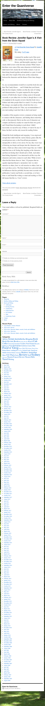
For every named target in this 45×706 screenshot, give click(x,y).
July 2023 (6, 386)
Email (4, 244)
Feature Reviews (10, 310)
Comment (5, 214)
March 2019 (7, 463)
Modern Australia (16, 353)
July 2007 (6, 667)
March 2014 (7, 576)
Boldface (27, 289)
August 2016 (7, 522)
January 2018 (7, 490)
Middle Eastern (6, 353)
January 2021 (7, 422)
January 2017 (7, 512)
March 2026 (7, 367)
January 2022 (7, 408)
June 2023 (6, 388)
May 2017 (6, 505)
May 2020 (6, 437)
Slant (7, 314)
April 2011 (6, 622)
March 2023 (7, 391)
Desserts (37, 344)
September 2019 (8, 452)
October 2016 (7, 518)
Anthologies (9, 305)
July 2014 (6, 569)
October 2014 (7, 563)
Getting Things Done (33, 348)
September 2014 (8, 565)
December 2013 (8, 582)
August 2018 (7, 476)
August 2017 (7, 499)
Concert (10, 344)
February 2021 (7, 420)
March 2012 (7, 608)
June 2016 (6, 525)
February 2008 (7, 656)
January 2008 (7, 658)
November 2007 (8, 659)
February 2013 (7, 597)
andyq (20, 43)
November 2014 (8, 561)
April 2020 (6, 439)
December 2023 (8, 384)
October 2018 (7, 473)
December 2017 (8, 491)
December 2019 (8, 446)
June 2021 (6, 418)
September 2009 (8, 639)
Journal (24, 350)
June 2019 (6, 457)
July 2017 (6, 501)
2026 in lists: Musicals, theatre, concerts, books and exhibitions (19, 329)
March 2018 (7, 486)
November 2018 (8, 471)
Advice (5, 339)
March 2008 (7, 654)
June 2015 (6, 548)
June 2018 (6, 480)
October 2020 (7, 427)
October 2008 (7, 644)
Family (30, 346)
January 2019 (7, 467)
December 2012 (8, 601)
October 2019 (7, 450)
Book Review (23, 188)
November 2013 (8, 584)
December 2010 (8, 627)
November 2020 (8, 425)
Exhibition (24, 346)
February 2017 (7, 510)
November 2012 (8, 603)
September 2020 (8, 429)
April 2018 (6, 484)
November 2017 (8, 493)
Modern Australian (29, 352)
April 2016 (6, 529)
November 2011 (8, 612)
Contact (24, 24)
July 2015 (6, 546)
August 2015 (7, 544)
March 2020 (7, 440)
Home (5, 20)
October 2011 (7, 614)
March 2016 (7, 531)
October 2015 (7, 541)
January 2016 (7, 535)
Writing (11, 359)
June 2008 (6, 652)
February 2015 (7, 556)
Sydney (35, 354)
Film (33, 346)
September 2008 (8, 646)
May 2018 (6, 482)
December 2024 (8, 378)
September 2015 (8, 542)
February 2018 (7, 488)
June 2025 (6, 374)
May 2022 (6, 403)
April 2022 (6, 405)
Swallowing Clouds (10, 316)
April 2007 (6, 671)
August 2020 (7, 431)
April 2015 (6, 552)
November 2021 (8, 412)
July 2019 (6, 456)
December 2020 (8, 423)
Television (4, 357)
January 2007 (7, 676)
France (20, 348)
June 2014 (6, 571)
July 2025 (6, 372)
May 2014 (6, 573)
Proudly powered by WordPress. (12, 688)
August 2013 (7, 590)
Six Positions (9, 312)
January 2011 (7, 625)
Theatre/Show (30, 357)
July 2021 (6, 416)
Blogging (29, 339)
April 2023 (6, 389)
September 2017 (8, 497)
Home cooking (10, 350)
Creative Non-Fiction (27, 343)
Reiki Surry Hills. (15, 282)
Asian (11, 338)
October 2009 (7, 637)
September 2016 (8, 520)
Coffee (4, 343)
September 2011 (8, 616)
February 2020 (7, 442)
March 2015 (7, 554)
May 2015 (6, 550)
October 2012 (7, 605)
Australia (18, 338)
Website (4, 251)
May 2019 (6, 459)
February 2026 (7, 369)
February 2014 (7, 578)
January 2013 (7, 599)
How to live (19, 350)
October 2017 (7, 495)
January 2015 (7, 558)
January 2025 (7, 376)
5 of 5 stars (25, 52)
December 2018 (8, 469)
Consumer (16, 343)
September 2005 (8, 678)
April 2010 (6, 633)
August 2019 (7, 454)
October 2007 (7, 661)
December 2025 (8, 371)
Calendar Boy (9, 308)
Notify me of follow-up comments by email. (16, 258)
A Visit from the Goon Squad (24, 47)
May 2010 (6, 631)
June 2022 (6, 401)
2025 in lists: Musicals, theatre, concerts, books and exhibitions (19, 333)
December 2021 (8, 410)
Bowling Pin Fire (10, 306)
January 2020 (7, 444)
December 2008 (8, 641)
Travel (5, 359)
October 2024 (7, 380)
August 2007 (7, 665)
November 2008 (8, 642)
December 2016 (8, 514)
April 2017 (6, 507)
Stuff (29, 355)
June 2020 (6, 435)
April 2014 (6, 575)
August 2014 (7, 567)
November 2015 (8, 539)
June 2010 (6, 629)
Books (16, 341)
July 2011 (6, 620)
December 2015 (8, 537)
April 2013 (6, 593)
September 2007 (8, 663)
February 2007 (7, 675)
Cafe (35, 341)
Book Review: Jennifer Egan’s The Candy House (11, 32)
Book (17, 188)
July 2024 (6, 382)
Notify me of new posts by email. (13, 261)
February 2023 (7, 393)
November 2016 (8, 516)
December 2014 (8, 559)
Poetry (17, 355)
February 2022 (7, 406)
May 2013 (6, 591)
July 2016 (6, 524)
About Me (12, 20)
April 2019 (6, 461)
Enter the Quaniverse (18, 5)
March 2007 (7, 673)
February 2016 (7, 533)
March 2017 (7, 508)
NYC (8, 355)
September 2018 (8, 474)
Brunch (30, 341)
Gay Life (25, 348)
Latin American (32, 350)
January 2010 (7, 635)
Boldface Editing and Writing (25, 20)
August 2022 (7, 399)
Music (18, 24)
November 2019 (8, 448)
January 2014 (7, 580)
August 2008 (7, 648)
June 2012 (6, 607)
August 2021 (7, 414)
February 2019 (7, 465)
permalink (5, 189)
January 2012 (7, 610)
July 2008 (6, 650)
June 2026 (6, 365)
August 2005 (7, 680)
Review (30, 188)
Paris (12, 354)
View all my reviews (9, 183)
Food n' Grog (10, 348)
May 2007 (6, 669)
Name (4, 238)
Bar (24, 339)
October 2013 (7, 586)
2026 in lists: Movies (9, 327)
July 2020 (6, 433)
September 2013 (8, 588)
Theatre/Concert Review (16, 357)
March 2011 (7, 624)
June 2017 (6, 503)
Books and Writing (8, 24)
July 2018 (6, 478)
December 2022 (8, 397)
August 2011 (7, 618)
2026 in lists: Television (10, 331)
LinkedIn (18, 291)
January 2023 (7, 395)
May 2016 (6, 527)
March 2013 (7, 595)
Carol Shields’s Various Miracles (12, 325)
